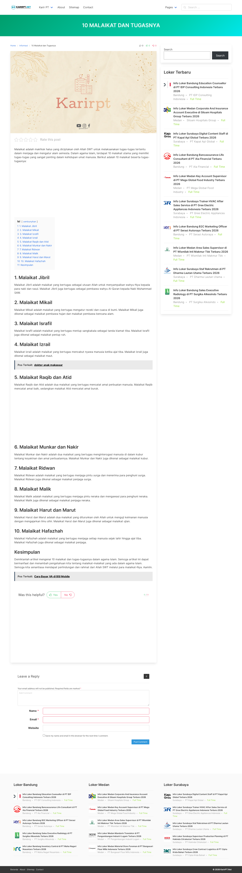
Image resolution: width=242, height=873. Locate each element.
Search (168, 49)
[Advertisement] (83, 189)
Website (33, 728)
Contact (39, 869)
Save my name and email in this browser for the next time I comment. (76, 735)
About (22, 869)
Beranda (14, 869)
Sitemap (30, 869)
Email (34, 719)
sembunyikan (29, 221)
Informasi (23, 45)
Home (13, 45)
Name (34, 710)
